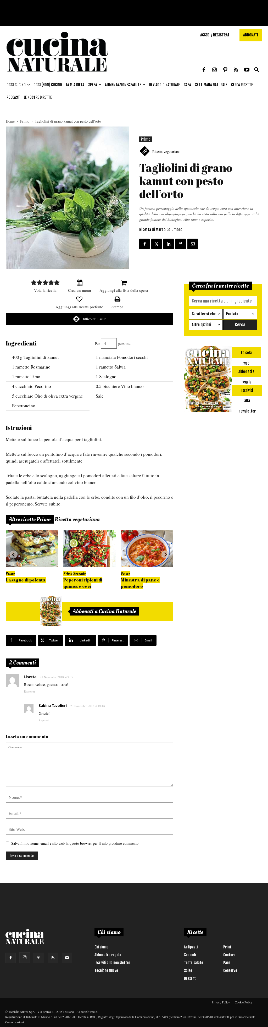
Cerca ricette (242, 85)
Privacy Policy (221, 1002)
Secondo (79, 573)
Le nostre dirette (38, 97)
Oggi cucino (16, 85)
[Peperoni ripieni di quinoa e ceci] (89, 548)
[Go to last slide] (14, 554)
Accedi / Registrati (215, 34)
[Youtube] (247, 70)
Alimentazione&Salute (123, 85)
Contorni (229, 955)
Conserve (230, 970)
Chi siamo (101, 947)
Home (10, 121)
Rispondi (29, 691)
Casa (187, 85)
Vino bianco (132, 386)
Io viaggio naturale (164, 85)
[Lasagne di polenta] (32, 548)
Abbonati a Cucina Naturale (104, 611)
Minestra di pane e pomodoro (140, 583)
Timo (35, 377)
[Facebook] (204, 70)
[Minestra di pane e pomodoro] (147, 548)
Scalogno (107, 377)
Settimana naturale (211, 85)
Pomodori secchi (132, 357)
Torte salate (193, 962)
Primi (227, 947)
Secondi (190, 955)
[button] (257, 70)
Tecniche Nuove (106, 970)
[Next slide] (165, 554)
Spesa (92, 85)
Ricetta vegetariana (166, 151)
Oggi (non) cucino (48, 85)
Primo (24, 121)
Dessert (190, 978)
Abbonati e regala (107, 955)
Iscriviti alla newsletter (112, 962)
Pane (227, 962)
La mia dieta (75, 85)
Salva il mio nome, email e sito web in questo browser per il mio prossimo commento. (75, 843)
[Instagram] (215, 70)
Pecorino (43, 386)
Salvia (120, 367)
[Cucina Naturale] (57, 74)
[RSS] (236, 70)
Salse (188, 970)
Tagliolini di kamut (41, 357)
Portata (232, 314)
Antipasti (191, 947)
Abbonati (250, 34)
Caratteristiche (204, 314)
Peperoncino (23, 406)
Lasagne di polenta (26, 580)
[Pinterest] (225, 70)
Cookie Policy (243, 1002)
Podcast (13, 97)
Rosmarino (41, 367)
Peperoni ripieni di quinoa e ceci (82, 583)
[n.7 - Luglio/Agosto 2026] (51, 611)
